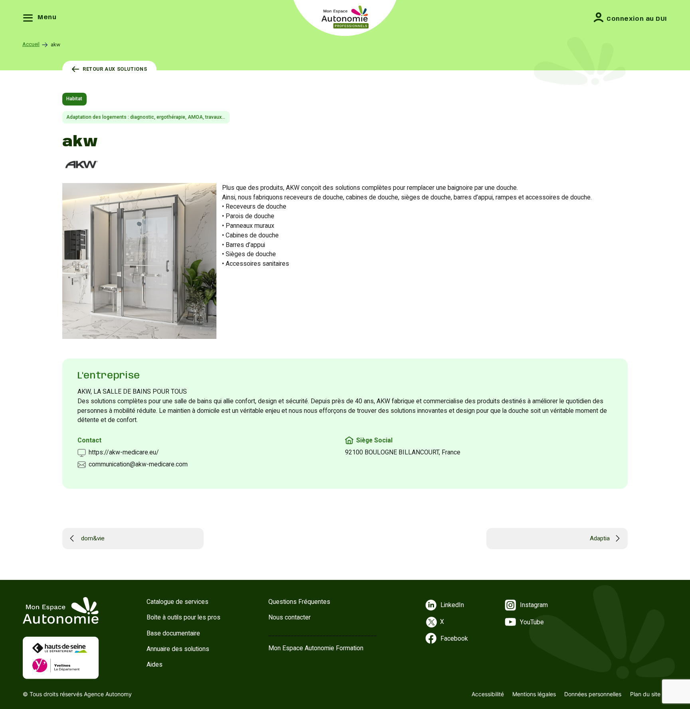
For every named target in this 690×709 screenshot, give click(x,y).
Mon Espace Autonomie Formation (315, 648)
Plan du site (645, 694)
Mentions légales (534, 694)
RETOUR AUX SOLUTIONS (115, 69)
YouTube (532, 622)
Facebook (454, 638)
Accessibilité (488, 694)
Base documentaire (173, 633)
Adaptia (600, 538)
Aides (155, 664)
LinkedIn (452, 605)
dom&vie (93, 538)
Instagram (534, 605)
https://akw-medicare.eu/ (124, 452)
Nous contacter (289, 617)
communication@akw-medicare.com (138, 464)
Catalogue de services (177, 601)
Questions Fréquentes (299, 601)
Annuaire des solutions (178, 649)
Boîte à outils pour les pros (183, 617)
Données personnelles (592, 694)
